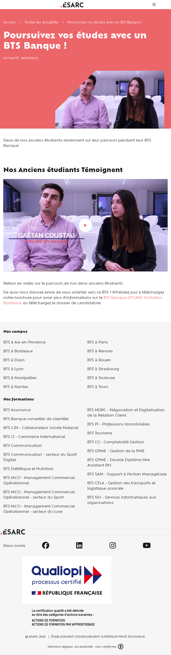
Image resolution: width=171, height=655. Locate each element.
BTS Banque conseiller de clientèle (36, 418)
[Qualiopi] (66, 591)
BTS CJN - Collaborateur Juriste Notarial (40, 427)
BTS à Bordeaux (18, 351)
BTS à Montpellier (20, 377)
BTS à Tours (97, 386)
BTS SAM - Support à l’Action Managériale (127, 474)
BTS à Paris (97, 342)
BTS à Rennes (100, 351)
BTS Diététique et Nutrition (28, 468)
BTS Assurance (17, 409)
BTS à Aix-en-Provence (24, 342)
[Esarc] (71, 4)
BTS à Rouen (99, 359)
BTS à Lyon (13, 368)
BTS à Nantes (15, 386)
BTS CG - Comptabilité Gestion (115, 441)
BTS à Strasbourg (103, 368)
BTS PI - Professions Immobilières (118, 424)
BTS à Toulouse (101, 377)
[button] (121, 646)
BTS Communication (22, 445)
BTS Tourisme (99, 433)
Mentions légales (60, 646)
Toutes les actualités (41, 22)
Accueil (9, 22)
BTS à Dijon (14, 359)
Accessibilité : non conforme (95, 646)
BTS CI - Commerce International (34, 436)
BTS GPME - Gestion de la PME (116, 450)
